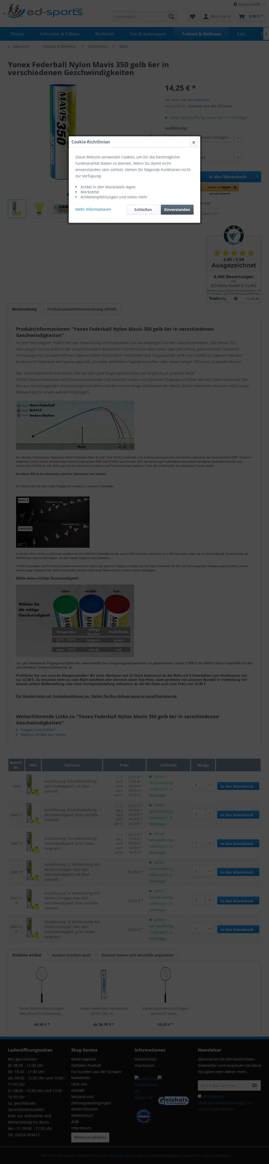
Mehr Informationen (93, 209)
